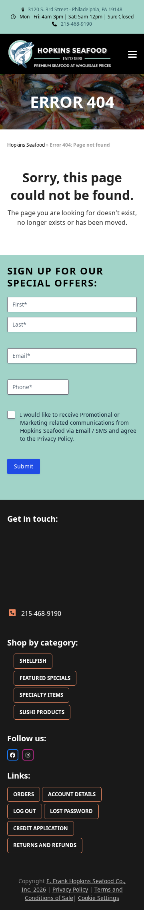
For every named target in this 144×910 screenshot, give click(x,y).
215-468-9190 (76, 23)
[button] (132, 54)
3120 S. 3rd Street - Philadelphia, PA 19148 (75, 9)
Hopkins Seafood (26, 144)
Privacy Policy (70, 889)
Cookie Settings (98, 898)
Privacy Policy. (55, 438)
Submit (23, 466)
